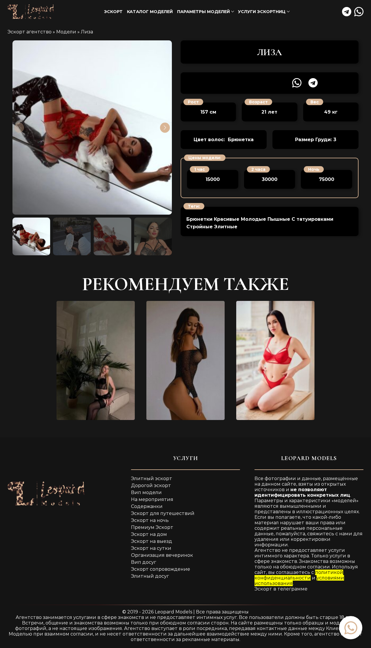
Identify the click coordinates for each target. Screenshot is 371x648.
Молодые (253, 219)
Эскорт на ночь (150, 520)
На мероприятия (152, 499)
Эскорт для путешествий (162, 513)
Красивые (226, 219)
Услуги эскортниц (261, 11)
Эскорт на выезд (151, 541)
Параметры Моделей (203, 11)
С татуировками (312, 219)
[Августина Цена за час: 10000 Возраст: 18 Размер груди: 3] (96, 360)
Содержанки (147, 506)
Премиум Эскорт (152, 527)
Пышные (279, 219)
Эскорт (113, 11)
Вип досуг (143, 562)
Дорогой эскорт (151, 485)
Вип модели (146, 492)
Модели (66, 32)
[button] (350, 627)
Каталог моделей (150, 11)
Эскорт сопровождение (160, 569)
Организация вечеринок (162, 555)
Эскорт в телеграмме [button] (281, 589)
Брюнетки (199, 219)
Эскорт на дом (149, 534)
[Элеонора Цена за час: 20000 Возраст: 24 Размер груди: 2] (185, 360)
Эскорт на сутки (151, 548)
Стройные (199, 226)
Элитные (225, 226)
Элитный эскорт (151, 478)
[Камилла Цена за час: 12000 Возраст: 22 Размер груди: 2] (275, 360)
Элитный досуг (150, 576)
